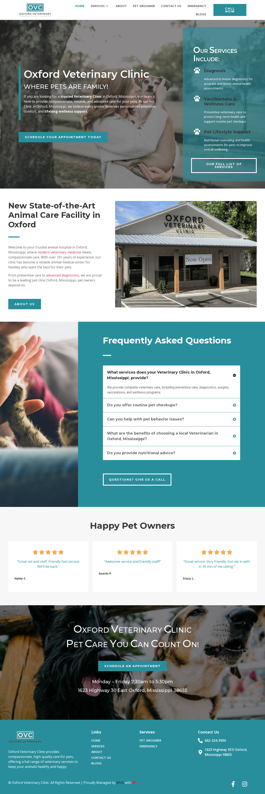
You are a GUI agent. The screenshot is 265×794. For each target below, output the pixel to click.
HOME (79, 6)
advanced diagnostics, (63, 275)
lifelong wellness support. (66, 111)
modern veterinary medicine (59, 252)
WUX (120, 782)
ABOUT (121, 6)
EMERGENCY (197, 6)
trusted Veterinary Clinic (81, 96)
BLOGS (201, 14)
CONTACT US (171, 6)
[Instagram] (245, 784)
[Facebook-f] (233, 784)
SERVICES (98, 6)
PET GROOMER (144, 6)
